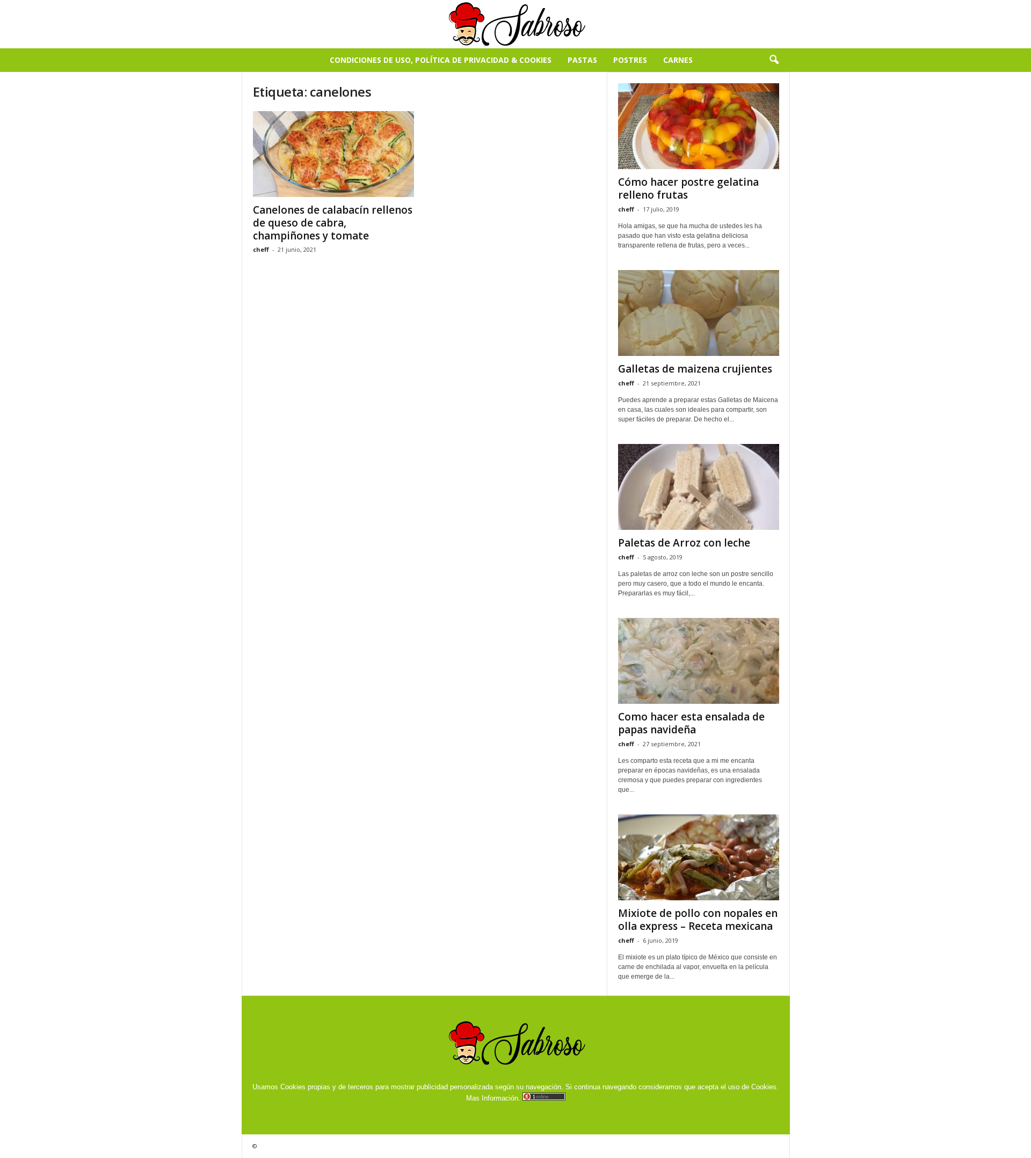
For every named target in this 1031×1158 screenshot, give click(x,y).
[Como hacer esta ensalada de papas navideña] (698, 661)
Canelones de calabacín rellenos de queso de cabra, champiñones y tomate (332, 223)
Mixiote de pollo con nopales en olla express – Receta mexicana (698, 919)
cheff (261, 249)
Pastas (582, 60)
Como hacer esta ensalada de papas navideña (691, 723)
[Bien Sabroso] (515, 24)
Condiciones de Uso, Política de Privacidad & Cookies (440, 60)
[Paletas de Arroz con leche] (698, 487)
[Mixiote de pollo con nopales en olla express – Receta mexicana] (698, 857)
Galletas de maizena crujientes (695, 369)
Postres (630, 60)
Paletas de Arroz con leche (684, 543)
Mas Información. (493, 1098)
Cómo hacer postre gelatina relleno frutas (688, 188)
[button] (774, 60)
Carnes (678, 60)
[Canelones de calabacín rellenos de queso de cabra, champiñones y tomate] (333, 154)
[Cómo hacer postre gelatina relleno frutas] (698, 126)
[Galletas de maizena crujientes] (698, 313)
